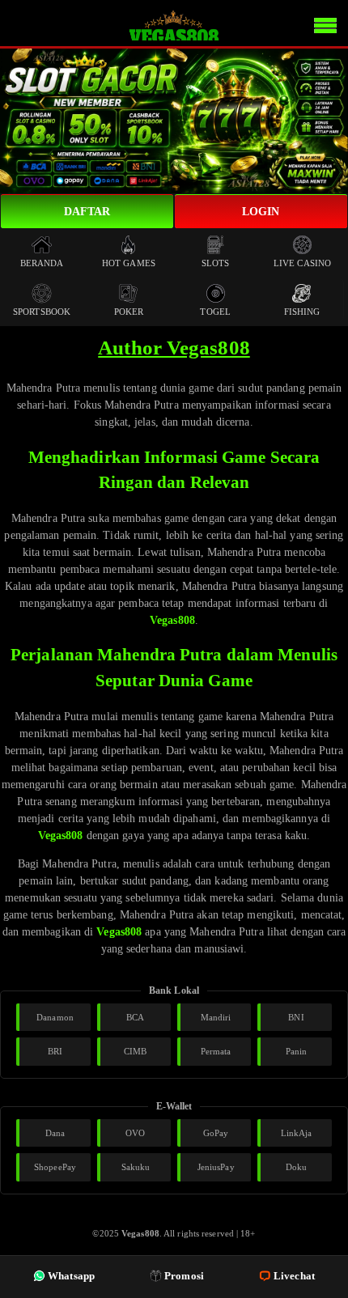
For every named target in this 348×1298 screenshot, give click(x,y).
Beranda (42, 263)
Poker (129, 311)
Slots (216, 263)
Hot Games (128, 263)
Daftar (87, 212)
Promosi (184, 1276)
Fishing (302, 311)
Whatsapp (71, 1276)
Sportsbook (41, 311)
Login (261, 212)
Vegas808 (172, 620)
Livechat (294, 1276)
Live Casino (302, 263)
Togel (215, 311)
